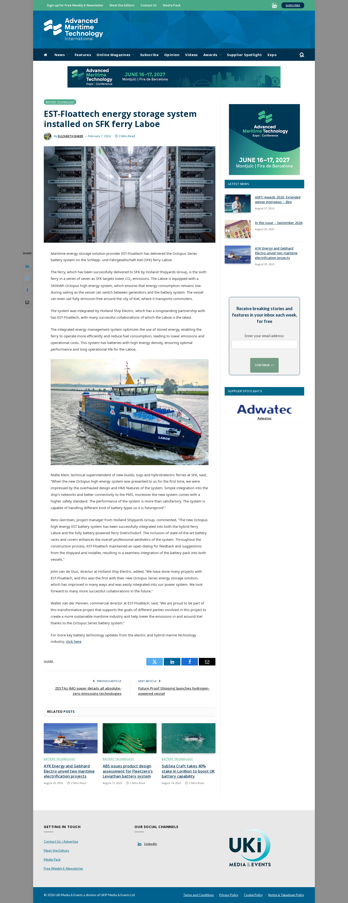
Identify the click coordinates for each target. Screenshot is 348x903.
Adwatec (264, 418)
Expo (272, 54)
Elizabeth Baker (70, 136)
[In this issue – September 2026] (238, 229)
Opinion (171, 54)
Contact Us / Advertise (61, 841)
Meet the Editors (122, 5)
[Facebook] (27, 290)
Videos (191, 54)
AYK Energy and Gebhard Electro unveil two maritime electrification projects (69, 771)
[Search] (301, 54)
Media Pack (171, 5)
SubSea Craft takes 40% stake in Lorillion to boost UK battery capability (188, 771)
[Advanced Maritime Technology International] (73, 30)
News (59, 54)
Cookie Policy (253, 895)
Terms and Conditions (198, 895)
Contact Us (149, 5)
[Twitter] (27, 278)
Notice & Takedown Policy (286, 895)
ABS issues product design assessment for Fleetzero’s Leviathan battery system (128, 771)
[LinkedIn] (27, 266)
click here (73, 641)
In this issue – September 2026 (279, 222)
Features (83, 54)
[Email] (27, 302)
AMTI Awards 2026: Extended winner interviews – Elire (277, 199)
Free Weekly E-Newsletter (63, 868)
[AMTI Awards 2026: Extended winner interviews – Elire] (238, 203)
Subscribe (293, 5)
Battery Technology (60, 102)
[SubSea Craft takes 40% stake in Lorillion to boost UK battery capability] (188, 738)
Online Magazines (113, 54)
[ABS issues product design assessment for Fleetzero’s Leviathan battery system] (129, 738)
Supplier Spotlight (244, 54)
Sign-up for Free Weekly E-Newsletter (75, 5)
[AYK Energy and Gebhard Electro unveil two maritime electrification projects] (71, 738)
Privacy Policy (228, 895)
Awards (210, 54)
